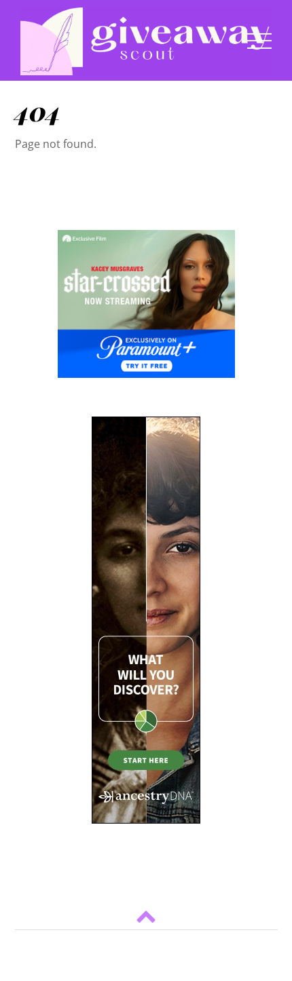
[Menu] (259, 40)
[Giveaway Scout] (146, 68)
